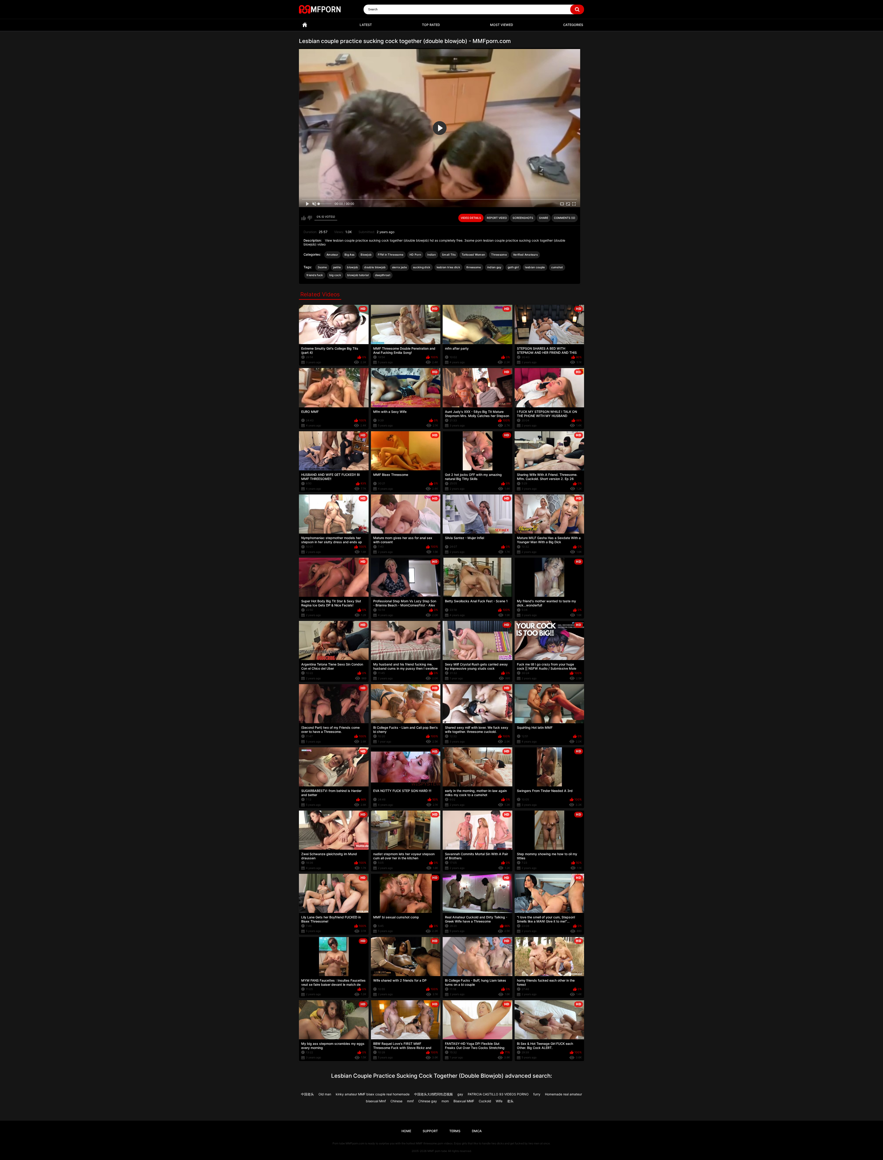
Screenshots (523, 218)
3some (322, 267)
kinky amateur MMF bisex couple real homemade (373, 1094)
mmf (410, 1101)
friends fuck (315, 275)
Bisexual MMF (463, 1101)
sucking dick (421, 267)
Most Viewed (501, 25)
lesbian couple (535, 267)
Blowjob (366, 254)
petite (337, 267)
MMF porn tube (437, 1151)
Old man (324, 1094)
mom (445, 1101)
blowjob (352, 267)
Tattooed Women (473, 254)
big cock (335, 275)
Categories (573, 25)
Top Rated (431, 25)
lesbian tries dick (448, 267)
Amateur (332, 254)
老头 (510, 1101)
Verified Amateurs (525, 254)
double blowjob (375, 267)
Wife (499, 1101)
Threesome (499, 254)
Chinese (396, 1101)
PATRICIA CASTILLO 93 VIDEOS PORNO (498, 1094)
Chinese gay (427, 1101)
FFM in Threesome (390, 254)
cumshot (557, 267)
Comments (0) (564, 218)
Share (543, 218)
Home (304, 25)
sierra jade (399, 267)
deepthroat (382, 275)
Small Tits (449, 254)
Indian (431, 254)
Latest (366, 25)
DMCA (477, 1131)
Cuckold (485, 1101)
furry (536, 1094)
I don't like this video (309, 218)
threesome (473, 267)
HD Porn (415, 254)
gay (460, 1094)
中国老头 (307, 1094)
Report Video (497, 218)
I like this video (303, 218)
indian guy (494, 267)
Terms (454, 1131)
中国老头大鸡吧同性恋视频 (433, 1094)
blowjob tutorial (358, 275)
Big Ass (349, 254)
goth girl (513, 267)
